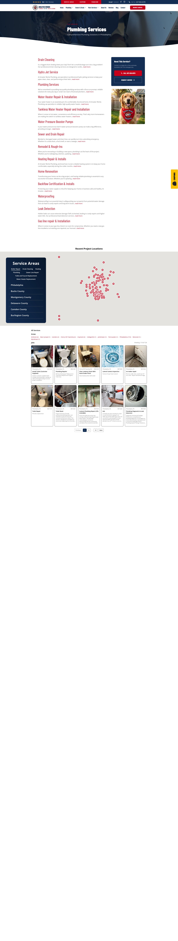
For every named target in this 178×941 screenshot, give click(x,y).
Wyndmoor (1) (35, 339)
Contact (123, 8)
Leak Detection (46, 208)
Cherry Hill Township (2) (68, 337)
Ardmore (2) (34, 337)
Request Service (137, 7)
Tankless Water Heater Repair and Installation (64, 109)
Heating (38, 269)
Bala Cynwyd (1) (45, 337)
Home (62, 8)
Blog (117, 8)
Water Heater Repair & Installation (57, 97)
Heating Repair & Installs (52, 159)
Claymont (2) (81, 337)
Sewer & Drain (79, 8)
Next (100, 430)
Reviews (111, 8)
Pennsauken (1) (113, 337)
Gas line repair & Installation (54, 221)
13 (95, 430)
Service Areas (69, 2)
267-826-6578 (138, 2)
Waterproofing (46, 196)
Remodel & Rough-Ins (50, 146)
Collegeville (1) (91, 337)
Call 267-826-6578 (129, 73)
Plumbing (68, 8)
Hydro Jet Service (48, 72)
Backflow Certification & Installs (56, 184)
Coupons (83, 2)
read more (86, 67)
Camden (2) (55, 337)
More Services (92, 8)
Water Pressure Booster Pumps (55, 122)
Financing (95, 2)
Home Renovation (48, 171)
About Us (103, 8)
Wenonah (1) (136, 337)
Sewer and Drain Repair (51, 134)
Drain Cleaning (46, 60)
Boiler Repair (15, 269)
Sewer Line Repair (32, 272)
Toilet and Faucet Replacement (26, 276)
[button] (87, 295)
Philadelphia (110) (125, 337)
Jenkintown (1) (102, 337)
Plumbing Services (48, 84)
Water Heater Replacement (26, 279)
